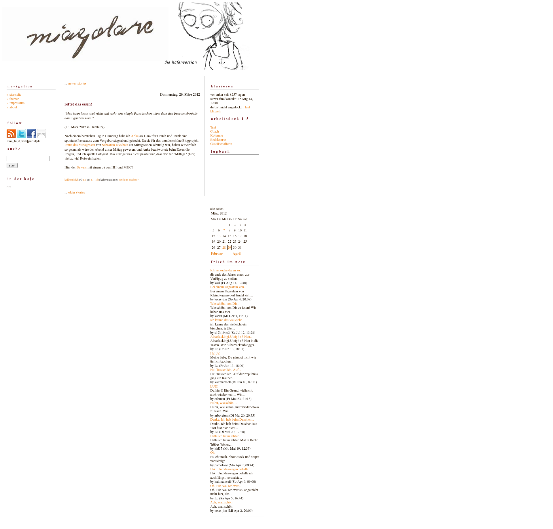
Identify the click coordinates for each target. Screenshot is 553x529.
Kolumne (216, 135)
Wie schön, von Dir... (224, 303)
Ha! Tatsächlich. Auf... (225, 369)
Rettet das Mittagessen (80, 144)
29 (229, 247)
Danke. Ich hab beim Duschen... (232, 419)
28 (224, 247)
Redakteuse (218, 139)
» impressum (15, 102)
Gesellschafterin (221, 143)
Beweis (82, 167)
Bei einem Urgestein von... (228, 286)
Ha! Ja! (215, 353)
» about (12, 107)
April (236, 253)
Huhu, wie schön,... (223, 402)
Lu (84, 179)
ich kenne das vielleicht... (227, 319)
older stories (76, 192)
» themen (13, 98)
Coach (214, 131)
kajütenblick (72, 179)
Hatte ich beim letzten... (226, 436)
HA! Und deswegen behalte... (230, 469)
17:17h (95, 179)
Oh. (212, 452)
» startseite (14, 94)
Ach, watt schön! (222, 502)
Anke (135, 135)
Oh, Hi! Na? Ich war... (225, 485)
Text (213, 127)
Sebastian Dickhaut (115, 144)
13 (219, 235)
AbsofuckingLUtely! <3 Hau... (231, 336)
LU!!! (214, 386)
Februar (217, 253)
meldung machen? (129, 179)
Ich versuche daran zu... (226, 270)
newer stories (77, 83)
